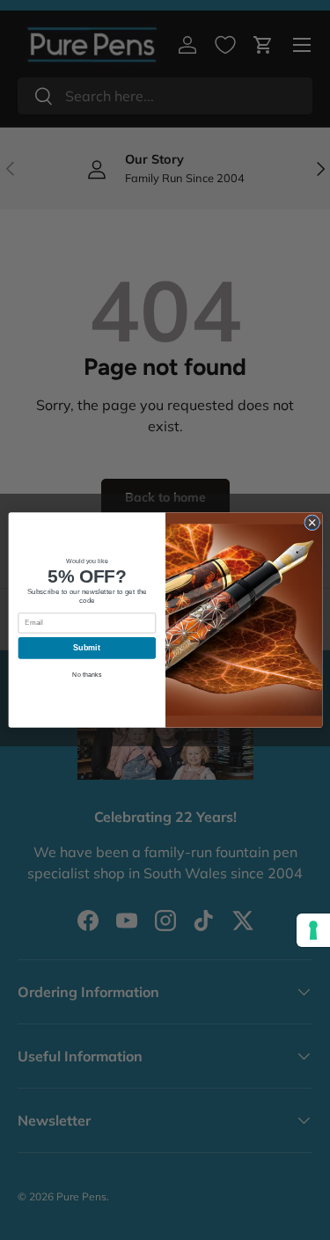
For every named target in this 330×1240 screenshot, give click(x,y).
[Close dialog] (311, 523)
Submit (86, 647)
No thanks (86, 674)
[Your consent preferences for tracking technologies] (313, 930)
